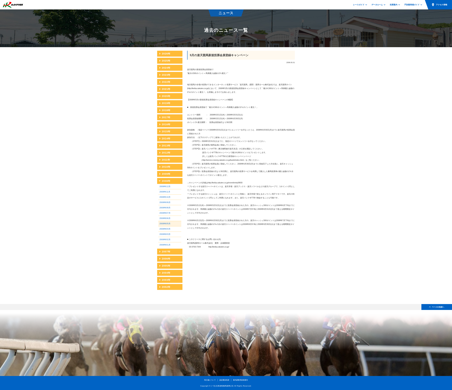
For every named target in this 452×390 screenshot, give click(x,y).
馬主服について (210, 380)
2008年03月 (165, 234)
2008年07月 (165, 213)
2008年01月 (165, 245)
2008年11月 (164, 192)
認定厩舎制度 (224, 380)
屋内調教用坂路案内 (240, 380)
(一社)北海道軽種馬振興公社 (222, 386)
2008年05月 (165, 224)
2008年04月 (165, 229)
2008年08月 (165, 208)
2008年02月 (165, 240)
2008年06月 (165, 218)
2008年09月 (165, 202)
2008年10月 (165, 197)
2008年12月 (165, 186)
